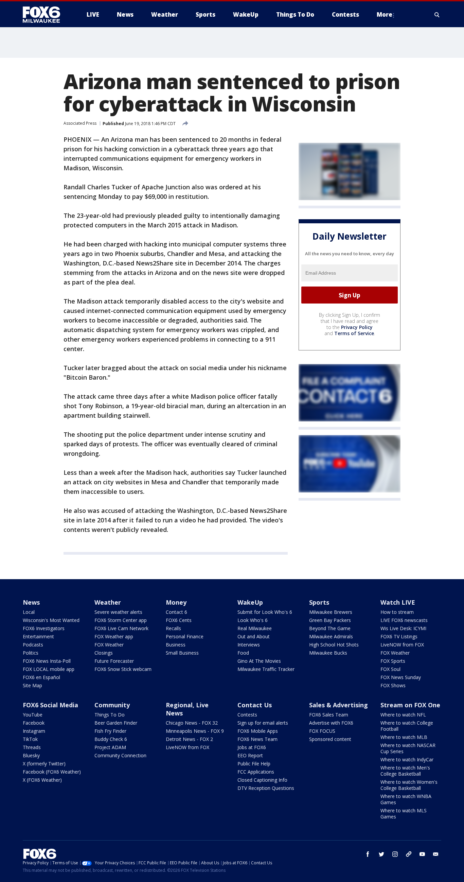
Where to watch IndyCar (406, 759)
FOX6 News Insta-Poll (47, 661)
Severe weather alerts (118, 612)
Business (175, 644)
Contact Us (254, 705)
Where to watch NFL (403, 714)
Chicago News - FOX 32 (192, 723)
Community (112, 705)
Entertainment (38, 636)
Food (243, 653)
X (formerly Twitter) (44, 763)
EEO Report (250, 755)
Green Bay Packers (330, 620)
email (435, 854)
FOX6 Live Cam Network (121, 628)
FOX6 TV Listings (398, 636)
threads (408, 854)
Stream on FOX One (410, 705)
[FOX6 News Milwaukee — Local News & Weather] (45, 14)
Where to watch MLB (403, 737)
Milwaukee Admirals (331, 636)
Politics (30, 653)
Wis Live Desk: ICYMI (403, 628)
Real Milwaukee (254, 628)
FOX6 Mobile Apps (257, 731)
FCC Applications (255, 771)
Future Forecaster (114, 661)
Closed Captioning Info (262, 780)
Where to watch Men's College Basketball (405, 770)
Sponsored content (330, 739)
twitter (381, 854)
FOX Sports (392, 661)
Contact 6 (176, 612)
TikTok (30, 739)
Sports (319, 602)
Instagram (34, 731)
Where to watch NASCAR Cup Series (407, 748)
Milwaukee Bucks (328, 653)
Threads (32, 747)
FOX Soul (390, 669)
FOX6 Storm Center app (120, 620)
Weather (107, 602)
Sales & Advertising (338, 705)
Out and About (253, 636)
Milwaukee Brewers (330, 612)
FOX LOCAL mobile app (48, 669)
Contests (247, 714)
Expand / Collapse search (437, 15)
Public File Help (253, 763)
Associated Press (80, 123)
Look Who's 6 (252, 620)
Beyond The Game (330, 628)
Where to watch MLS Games (403, 813)
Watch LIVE (397, 602)
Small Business (182, 653)
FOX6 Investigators (44, 628)
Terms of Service (354, 333)
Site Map (32, 685)
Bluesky (31, 755)
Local (29, 612)
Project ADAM (110, 747)
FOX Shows (393, 685)
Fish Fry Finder (110, 731)
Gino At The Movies (259, 661)
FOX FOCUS (322, 731)
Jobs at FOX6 (251, 747)
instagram (395, 854)
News (31, 602)
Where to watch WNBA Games (405, 799)
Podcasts (33, 644)
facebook (367, 854)
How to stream (397, 612)
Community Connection (120, 755)
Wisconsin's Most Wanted (51, 620)
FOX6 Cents (179, 620)
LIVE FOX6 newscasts (404, 620)
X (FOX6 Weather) (42, 780)
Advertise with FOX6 (331, 723)
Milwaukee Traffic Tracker (266, 669)
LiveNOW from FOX (402, 644)
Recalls (173, 628)
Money (176, 602)
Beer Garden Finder (115, 723)
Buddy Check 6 (110, 739)
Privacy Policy (357, 327)
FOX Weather (109, 644)
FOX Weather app (113, 636)
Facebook (33, 723)
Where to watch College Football (406, 726)
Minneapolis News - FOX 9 (195, 731)
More (384, 14)
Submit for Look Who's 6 (264, 612)
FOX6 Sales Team (328, 714)
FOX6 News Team (257, 739)
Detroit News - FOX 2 (189, 739)
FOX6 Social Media (50, 705)
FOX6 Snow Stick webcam (122, 669)
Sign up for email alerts (262, 723)
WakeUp (250, 602)
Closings (103, 653)
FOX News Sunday (400, 677)
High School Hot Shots (334, 644)
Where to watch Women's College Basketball (409, 785)
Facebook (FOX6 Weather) (52, 771)
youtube (422, 854)
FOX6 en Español (41, 677)
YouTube (32, 714)
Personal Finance (184, 636)
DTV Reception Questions (265, 788)
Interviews (248, 644)
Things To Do (109, 714)
